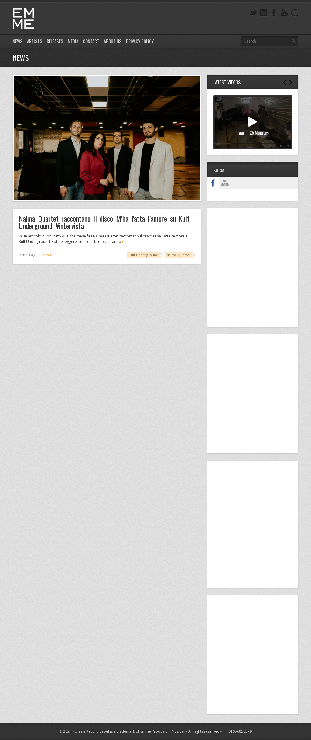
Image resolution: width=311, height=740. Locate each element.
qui (125, 241)
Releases (55, 41)
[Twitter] (253, 13)
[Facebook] (274, 13)
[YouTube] (284, 13)
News (17, 41)
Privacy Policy (140, 41)
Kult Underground (143, 255)
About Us (112, 41)
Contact (91, 41)
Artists (34, 41)
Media (73, 41)
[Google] (294, 13)
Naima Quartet (178, 255)
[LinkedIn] (263, 13)
